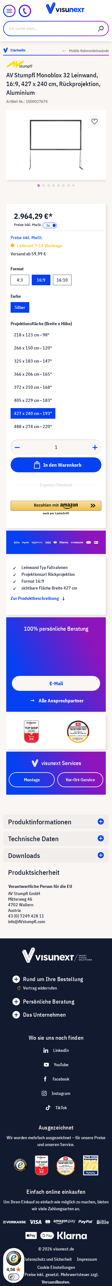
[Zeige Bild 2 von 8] (43, 185)
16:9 (41, 280)
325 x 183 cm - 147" (33, 361)
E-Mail (56, 683)
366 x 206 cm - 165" (33, 374)
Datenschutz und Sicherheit (47, 1259)
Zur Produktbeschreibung (35, 598)
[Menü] (9, 11)
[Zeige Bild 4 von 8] (53, 185)
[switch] (13, 1277)
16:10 (62, 280)
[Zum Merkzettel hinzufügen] (94, 121)
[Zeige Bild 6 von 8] (63, 185)
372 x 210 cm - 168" (33, 387)
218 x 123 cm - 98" (31, 335)
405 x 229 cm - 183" (33, 400)
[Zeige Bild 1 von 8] (38, 185)
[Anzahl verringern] (17, 447)
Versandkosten (55, 1282)
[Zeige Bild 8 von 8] (73, 185)
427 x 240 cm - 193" (33, 413)
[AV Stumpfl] (56, 64)
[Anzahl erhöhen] (95, 447)
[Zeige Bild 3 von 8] (48, 185)
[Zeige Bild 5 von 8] (58, 185)
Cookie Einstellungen (56, 1267)
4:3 (20, 280)
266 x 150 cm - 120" (33, 348)
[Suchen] (101, 28)
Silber (20, 307)
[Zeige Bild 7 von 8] (68, 185)
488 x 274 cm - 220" (33, 426)
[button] (56, 508)
